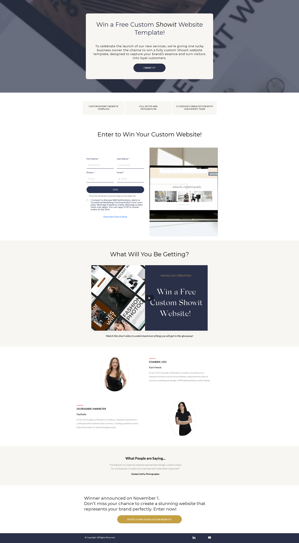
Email (120, 172)
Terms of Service (121, 217)
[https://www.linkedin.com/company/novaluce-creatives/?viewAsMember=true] (194, 537)
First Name (93, 158)
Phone (91, 172)
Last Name (123, 158)
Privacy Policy (108, 217)
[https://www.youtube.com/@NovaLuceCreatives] (209, 537)
